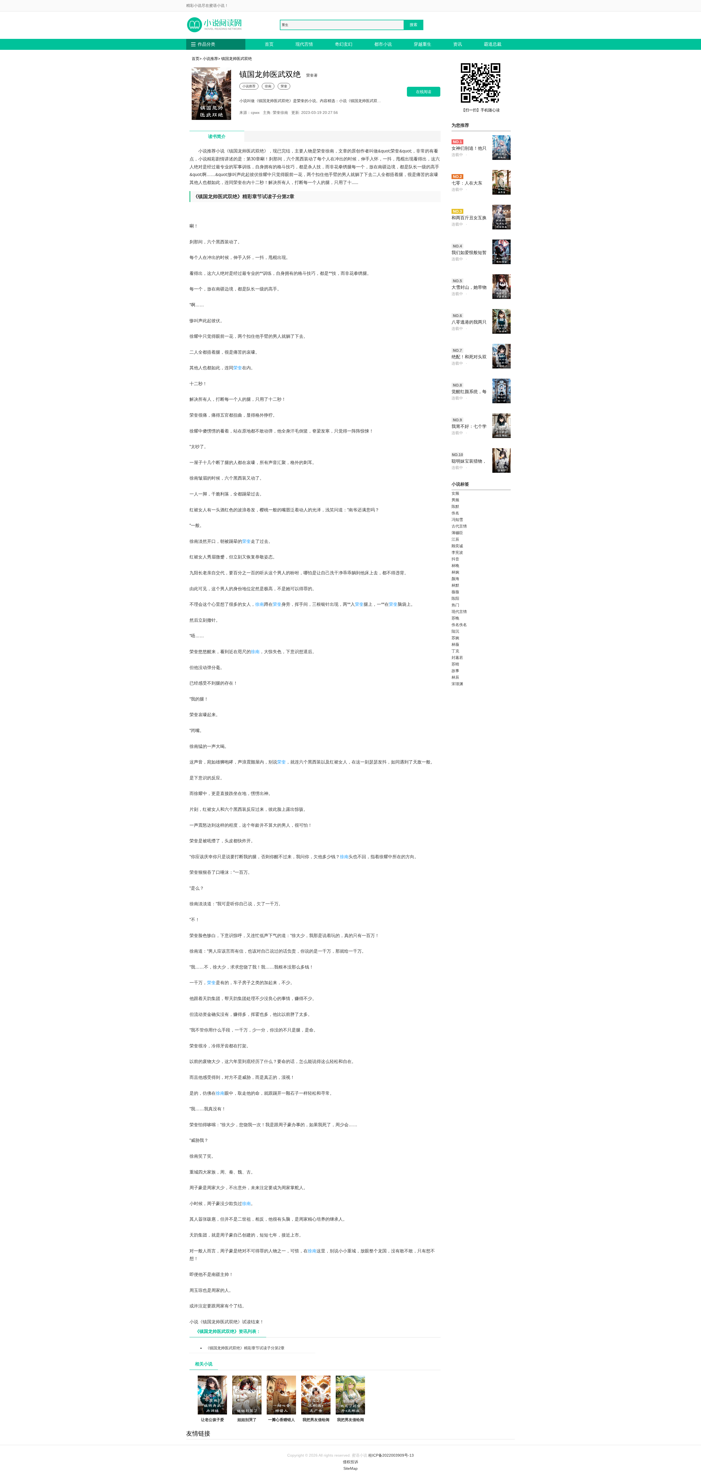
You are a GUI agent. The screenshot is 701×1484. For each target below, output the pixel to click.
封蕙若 (457, 657)
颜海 (455, 579)
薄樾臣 (457, 533)
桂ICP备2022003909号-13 (391, 1455)
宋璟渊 (457, 684)
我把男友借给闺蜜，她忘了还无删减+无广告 (316, 1426)
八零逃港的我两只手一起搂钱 (469, 322)
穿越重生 (422, 44)
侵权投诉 (350, 1462)
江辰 (455, 539)
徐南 (268, 86)
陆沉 (455, 631)
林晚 (455, 565)
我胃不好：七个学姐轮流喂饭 (469, 427)
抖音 (455, 559)
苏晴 (455, 664)
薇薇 (455, 592)
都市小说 (383, 44)
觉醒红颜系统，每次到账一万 (469, 392)
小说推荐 (210, 58)
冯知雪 (457, 519)
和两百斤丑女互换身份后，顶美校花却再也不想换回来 (469, 218)
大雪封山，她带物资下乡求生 (469, 288)
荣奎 (284, 86)
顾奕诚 (457, 546)
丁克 (455, 651)
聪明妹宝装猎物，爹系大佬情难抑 (469, 462)
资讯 (457, 44)
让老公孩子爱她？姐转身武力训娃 (212, 1426)
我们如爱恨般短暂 (469, 252)
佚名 (455, 513)
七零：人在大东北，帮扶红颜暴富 (469, 183)
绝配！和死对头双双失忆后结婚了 (469, 357)
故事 (455, 670)
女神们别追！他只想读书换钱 (469, 149)
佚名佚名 (459, 625)
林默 (455, 585)
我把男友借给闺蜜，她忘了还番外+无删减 (350, 1426)
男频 (455, 500)
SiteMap (350, 1468)
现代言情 (304, 44)
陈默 (455, 506)
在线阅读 (423, 91)
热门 (455, 605)
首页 (269, 44)
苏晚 (455, 618)
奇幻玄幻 (343, 44)
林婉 (455, 572)
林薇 (455, 644)
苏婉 (455, 638)
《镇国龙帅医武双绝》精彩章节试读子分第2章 (245, 1348)
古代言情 (459, 526)
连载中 (457, 154)
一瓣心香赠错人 (281, 1419)
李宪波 (457, 552)
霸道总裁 (492, 44)
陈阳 (455, 598)
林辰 (455, 677)
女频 (455, 493)
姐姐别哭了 (247, 1419)
